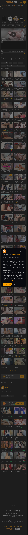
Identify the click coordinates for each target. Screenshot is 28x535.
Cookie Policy (10, 280)
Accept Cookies (7, 284)
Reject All (15, 284)
